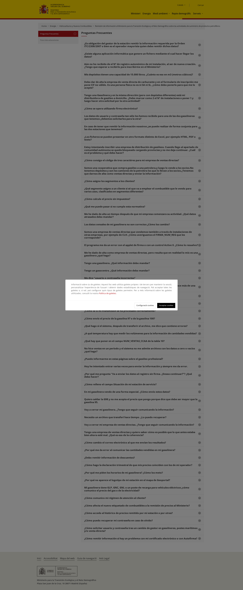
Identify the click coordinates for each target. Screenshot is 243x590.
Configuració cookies (145, 305)
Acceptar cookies (166, 305)
